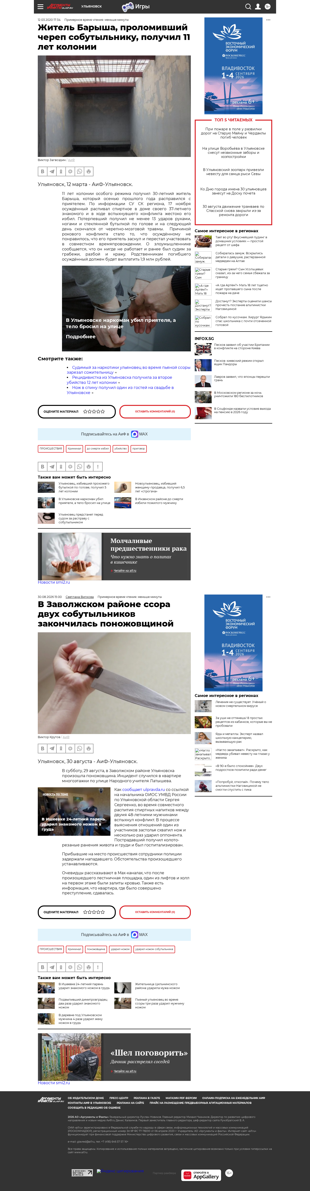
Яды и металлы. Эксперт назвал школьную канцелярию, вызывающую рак (239, 737)
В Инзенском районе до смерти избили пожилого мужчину (159, 501)
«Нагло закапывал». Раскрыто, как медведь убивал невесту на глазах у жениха (243, 753)
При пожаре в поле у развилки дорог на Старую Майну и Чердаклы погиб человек (233, 133)
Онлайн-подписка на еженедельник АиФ (233, 1098)
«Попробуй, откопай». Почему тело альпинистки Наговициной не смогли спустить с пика (242, 785)
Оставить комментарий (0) (155, 411)
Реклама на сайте (130, 1103)
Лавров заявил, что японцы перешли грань (242, 378)
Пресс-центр (118, 1098)
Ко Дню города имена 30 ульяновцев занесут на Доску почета (233, 191)
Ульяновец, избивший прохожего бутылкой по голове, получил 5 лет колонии (84, 487)
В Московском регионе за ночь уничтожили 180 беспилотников (238, 394)
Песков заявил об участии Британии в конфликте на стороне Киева (242, 346)
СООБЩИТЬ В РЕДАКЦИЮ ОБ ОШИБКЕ (94, 1107)
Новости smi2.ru (54, 582)
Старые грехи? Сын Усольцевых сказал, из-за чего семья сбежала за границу (243, 273)
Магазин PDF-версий (181, 1098)
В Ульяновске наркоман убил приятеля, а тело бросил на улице (121, 323)
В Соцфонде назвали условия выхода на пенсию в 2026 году (242, 410)
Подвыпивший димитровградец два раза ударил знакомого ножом (83, 1003)
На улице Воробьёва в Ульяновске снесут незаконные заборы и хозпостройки (233, 153)
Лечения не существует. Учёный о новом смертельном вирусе (241, 704)
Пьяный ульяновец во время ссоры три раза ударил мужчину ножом (159, 1003)
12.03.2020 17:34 (49, 20)
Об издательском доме (86, 1098)
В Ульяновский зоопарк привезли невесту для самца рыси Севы (233, 172)
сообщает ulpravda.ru (143, 789)
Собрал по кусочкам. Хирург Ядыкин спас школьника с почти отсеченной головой (244, 321)
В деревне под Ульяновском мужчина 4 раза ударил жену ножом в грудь (81, 1019)
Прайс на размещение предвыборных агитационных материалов (201, 1103)
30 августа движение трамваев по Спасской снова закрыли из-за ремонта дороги (233, 211)
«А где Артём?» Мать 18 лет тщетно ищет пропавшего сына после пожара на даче (242, 289)
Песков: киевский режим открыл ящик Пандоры (239, 362)
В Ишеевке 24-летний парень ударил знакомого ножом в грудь (84, 986)
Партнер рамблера (164, 1173)
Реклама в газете (147, 1098)
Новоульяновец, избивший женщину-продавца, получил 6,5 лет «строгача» (160, 487)
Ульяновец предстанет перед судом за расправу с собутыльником (81, 518)
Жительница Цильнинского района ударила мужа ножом (157, 986)
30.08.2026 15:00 (50, 597)
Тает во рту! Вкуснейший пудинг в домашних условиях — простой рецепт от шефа (241, 241)
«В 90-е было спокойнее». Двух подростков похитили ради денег (241, 768)
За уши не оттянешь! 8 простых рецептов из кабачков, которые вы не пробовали (244, 721)
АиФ (71, 160)
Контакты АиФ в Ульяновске (89, 1103)
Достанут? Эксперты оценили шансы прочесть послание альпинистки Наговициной (244, 305)
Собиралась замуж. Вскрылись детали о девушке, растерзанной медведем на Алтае (240, 257)
